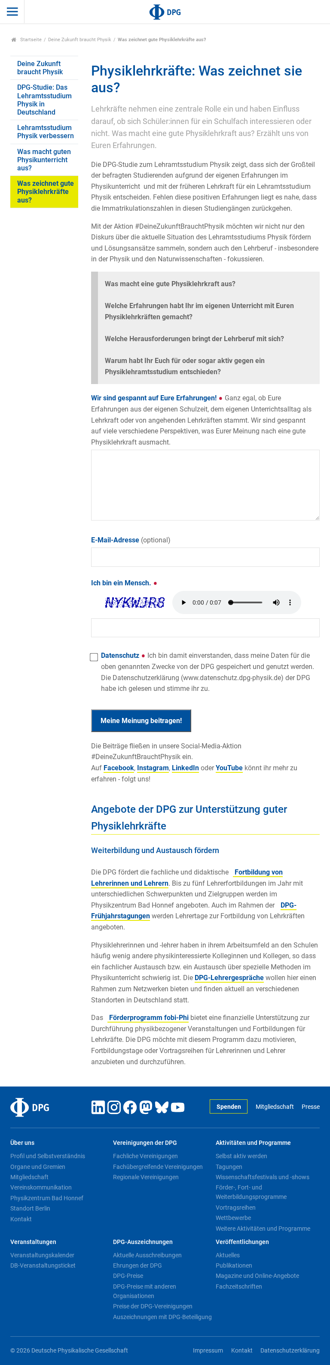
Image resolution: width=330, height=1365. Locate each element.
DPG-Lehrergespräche (229, 978)
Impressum (208, 1350)
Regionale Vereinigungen (146, 1177)
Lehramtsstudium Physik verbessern (45, 132)
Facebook (119, 768)
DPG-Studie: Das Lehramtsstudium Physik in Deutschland (44, 99)
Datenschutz (207, 672)
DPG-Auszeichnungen (143, 1242)
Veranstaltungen (33, 1242)
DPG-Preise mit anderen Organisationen (144, 1291)
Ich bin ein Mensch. (122, 583)
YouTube (229, 768)
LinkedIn (185, 768)
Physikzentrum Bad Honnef (46, 1198)
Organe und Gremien (37, 1166)
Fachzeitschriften (239, 1286)
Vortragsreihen (236, 1207)
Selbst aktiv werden (241, 1156)
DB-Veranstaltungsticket (43, 1265)
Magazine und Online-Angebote (257, 1275)
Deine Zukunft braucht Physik (79, 39)
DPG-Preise (128, 1275)
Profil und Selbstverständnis (47, 1156)
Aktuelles (228, 1255)
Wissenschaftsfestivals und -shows (262, 1177)
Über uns (22, 1143)
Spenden (229, 1107)
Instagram (153, 768)
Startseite (30, 39)
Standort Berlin (30, 1208)
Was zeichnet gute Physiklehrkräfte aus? (45, 191)
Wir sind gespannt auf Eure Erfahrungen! (201, 420)
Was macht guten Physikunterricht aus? (44, 160)
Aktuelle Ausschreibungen (147, 1255)
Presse (311, 1107)
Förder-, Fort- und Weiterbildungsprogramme (251, 1192)
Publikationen (234, 1265)
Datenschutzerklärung (290, 1350)
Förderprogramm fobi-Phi (148, 1018)
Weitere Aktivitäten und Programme (263, 1228)
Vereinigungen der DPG (145, 1143)
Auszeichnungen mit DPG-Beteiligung (162, 1317)
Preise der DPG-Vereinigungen (152, 1306)
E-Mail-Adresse (131, 540)
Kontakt (21, 1219)
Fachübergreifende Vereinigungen (158, 1166)
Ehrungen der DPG (137, 1265)
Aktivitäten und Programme (253, 1143)
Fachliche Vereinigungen (145, 1156)
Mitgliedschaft (274, 1107)
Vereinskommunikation (41, 1187)
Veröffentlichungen (242, 1242)
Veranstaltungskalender (42, 1255)
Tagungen (229, 1166)
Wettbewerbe (233, 1217)
